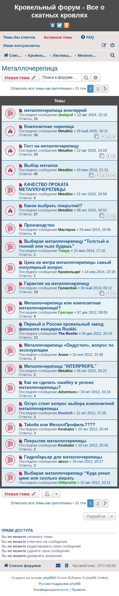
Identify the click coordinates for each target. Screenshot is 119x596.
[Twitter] (59, 25)
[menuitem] (19, 37)
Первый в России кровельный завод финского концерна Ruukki (61, 326)
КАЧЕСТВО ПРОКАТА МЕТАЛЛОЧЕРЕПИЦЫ (43, 187)
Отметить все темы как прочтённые (41, 88)
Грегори (65, 312)
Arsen (63, 355)
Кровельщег (69, 272)
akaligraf (65, 115)
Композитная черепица (49, 126)
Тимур (64, 251)
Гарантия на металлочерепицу (56, 283)
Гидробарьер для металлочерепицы (63, 457)
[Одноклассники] (66, 25)
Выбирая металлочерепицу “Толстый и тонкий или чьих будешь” (64, 244)
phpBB (48, 578)
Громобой (67, 288)
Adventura (67, 392)
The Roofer (68, 333)
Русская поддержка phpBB (60, 583)
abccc (63, 461)
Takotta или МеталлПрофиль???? (59, 424)
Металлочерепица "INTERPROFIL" (60, 366)
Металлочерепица (30, 68)
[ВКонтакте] (52, 25)
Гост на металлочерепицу (51, 145)
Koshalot (66, 429)
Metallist (65, 131)
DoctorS (65, 413)
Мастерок (66, 230)
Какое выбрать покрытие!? (53, 205)
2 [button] (98, 89)
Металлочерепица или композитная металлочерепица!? (60, 305)
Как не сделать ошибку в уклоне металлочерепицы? (56, 385)
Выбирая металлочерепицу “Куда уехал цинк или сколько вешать (64, 476)
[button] (105, 89)
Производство (39, 225)
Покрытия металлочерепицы (55, 440)
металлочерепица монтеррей (55, 110)
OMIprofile (67, 483)
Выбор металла (41, 165)
